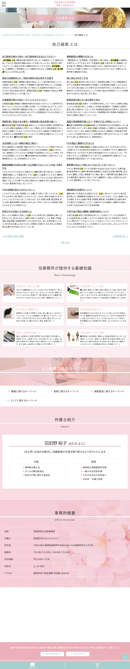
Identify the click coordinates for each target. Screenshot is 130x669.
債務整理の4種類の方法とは (80, 56)
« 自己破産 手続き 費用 (13, 236)
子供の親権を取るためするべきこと (18, 189)
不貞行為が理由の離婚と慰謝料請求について (88, 211)
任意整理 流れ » (120, 236)
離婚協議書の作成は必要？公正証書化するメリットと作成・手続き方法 (32, 166)
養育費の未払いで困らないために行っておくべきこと (91, 164)
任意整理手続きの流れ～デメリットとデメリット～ (25, 99)
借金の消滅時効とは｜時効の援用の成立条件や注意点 (27, 78)
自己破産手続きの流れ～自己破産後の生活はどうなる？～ (29, 56)
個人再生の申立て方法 (77, 78)
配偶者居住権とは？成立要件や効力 (83, 99)
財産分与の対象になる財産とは (17, 211)
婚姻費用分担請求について (79, 189)
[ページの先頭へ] (126, 657)
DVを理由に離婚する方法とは (80, 143)
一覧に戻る (65, 242)
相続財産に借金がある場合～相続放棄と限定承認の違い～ (29, 121)
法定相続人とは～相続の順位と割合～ (20, 143)
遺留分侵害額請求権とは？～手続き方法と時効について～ (94, 121)
